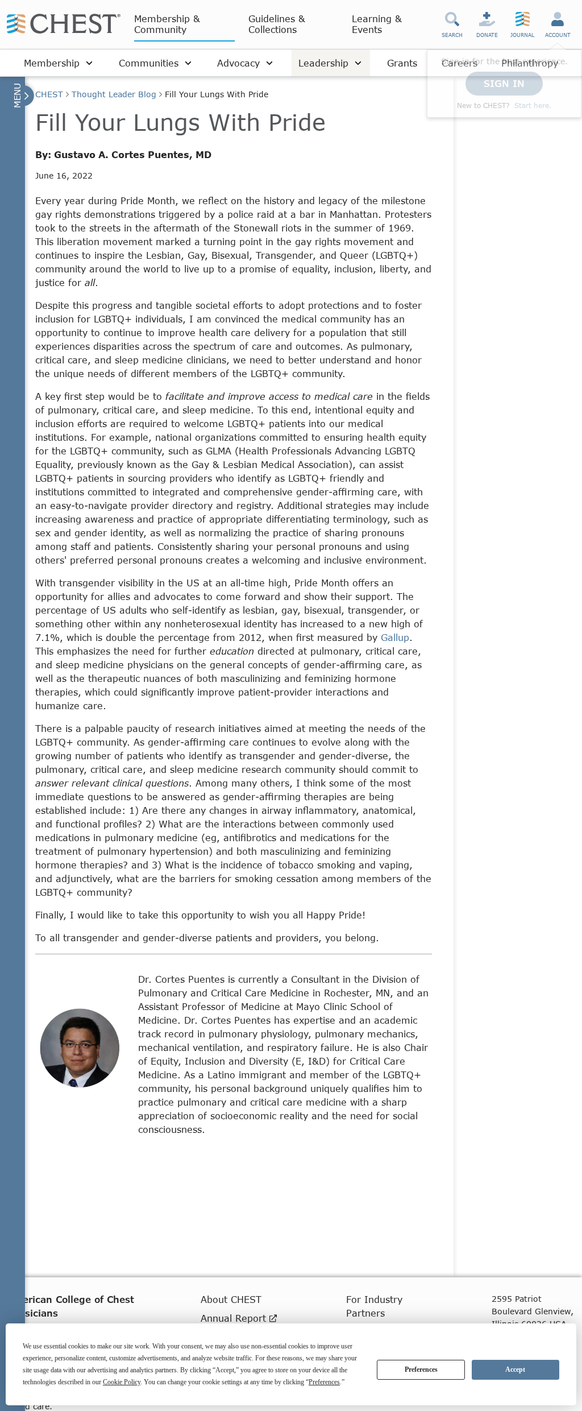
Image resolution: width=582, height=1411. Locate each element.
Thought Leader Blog (114, 94)
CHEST (49, 94)
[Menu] (22, 95)
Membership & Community (167, 24)
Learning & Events (377, 24)
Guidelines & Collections (276, 24)
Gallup (395, 637)
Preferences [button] (324, 1382)
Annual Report (235, 1318)
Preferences (421, 1369)
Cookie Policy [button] (121, 1382)
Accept (515, 1369)
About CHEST (231, 1299)
